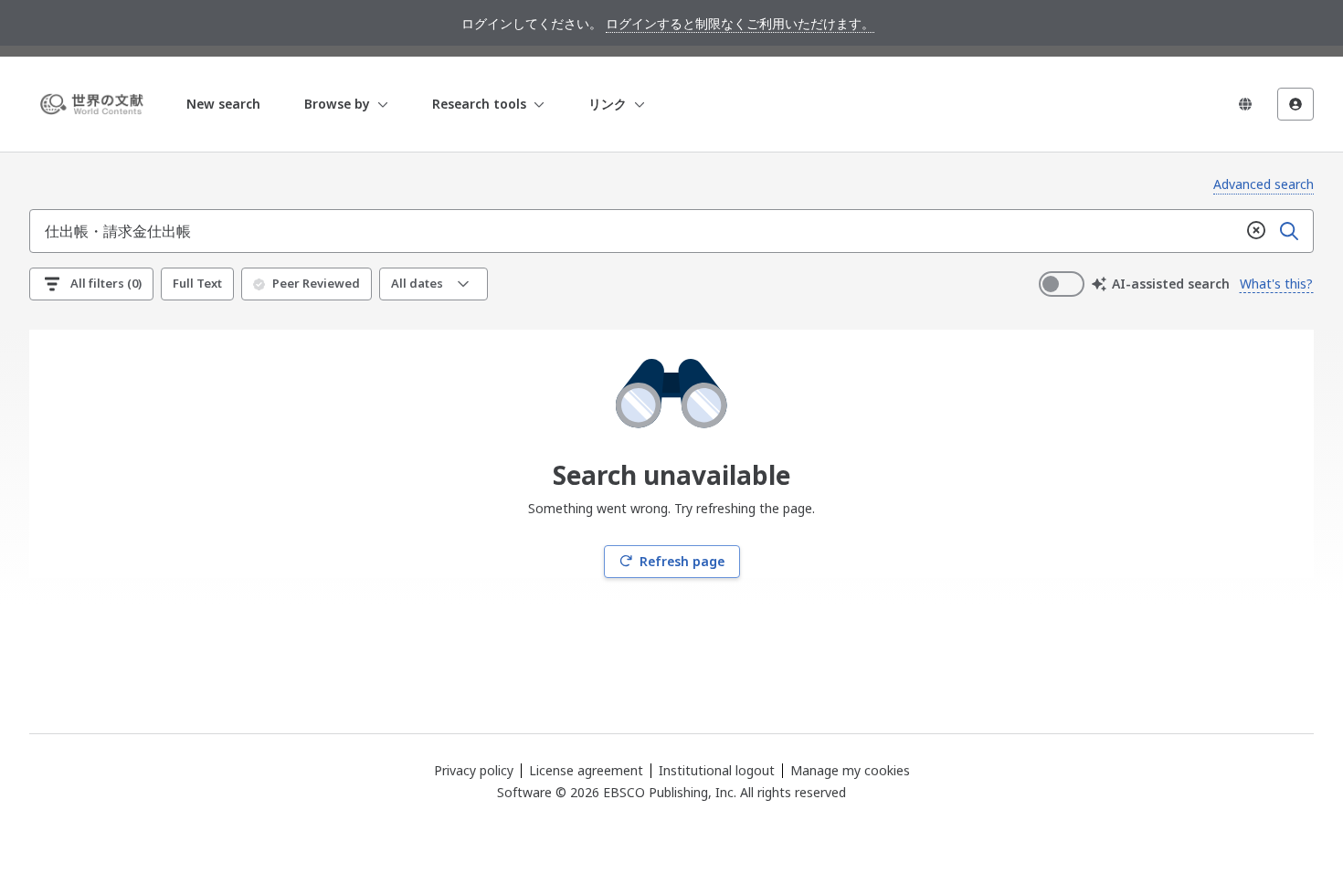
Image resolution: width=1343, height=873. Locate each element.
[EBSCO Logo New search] (95, 104)
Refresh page (682, 561)
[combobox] (634, 231)
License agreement (586, 770)
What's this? (1276, 283)
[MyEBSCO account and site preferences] (1295, 104)
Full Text (197, 283)
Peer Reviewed (316, 283)
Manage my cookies (850, 770)
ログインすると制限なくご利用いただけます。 (740, 23)
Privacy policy (473, 770)
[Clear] (1256, 231)
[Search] (1289, 231)
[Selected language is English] (1245, 104)
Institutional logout (717, 770)
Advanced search (1263, 184)
